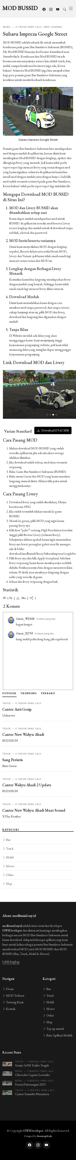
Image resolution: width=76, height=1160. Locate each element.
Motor (9, 866)
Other (9, 875)
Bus (8, 840)
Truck (9, 849)
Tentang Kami (14, 1002)
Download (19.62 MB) (55, 430)
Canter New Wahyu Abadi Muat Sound (33, 810)
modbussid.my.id (12, 926)
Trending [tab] (28, 693)
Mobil (9, 857)
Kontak (10, 1009)
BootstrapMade (44, 1136)
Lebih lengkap (11, 962)
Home (9, 989)
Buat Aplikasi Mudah (59, 1035)
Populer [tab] (9, 693)
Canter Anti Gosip (17, 709)
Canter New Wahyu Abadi (23, 734)
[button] (47, 414)
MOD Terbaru (14, 996)
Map (8, 884)
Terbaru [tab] (48, 693)
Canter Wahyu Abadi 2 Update (26, 784)
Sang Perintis (12, 759)
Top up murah (55, 1029)
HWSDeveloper (12, 930)
